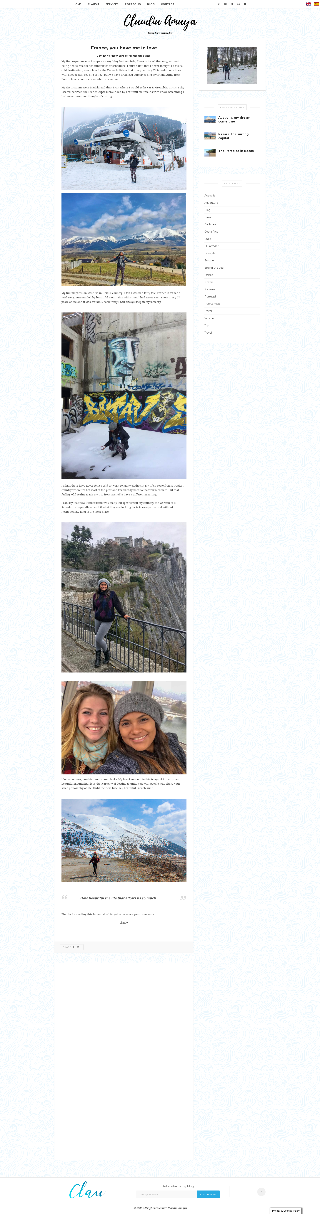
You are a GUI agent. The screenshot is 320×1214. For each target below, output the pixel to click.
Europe (209, 260)
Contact (167, 4)
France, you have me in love (124, 48)
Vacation (210, 318)
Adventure (211, 202)
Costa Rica (211, 231)
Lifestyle (209, 253)
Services (112, 4)
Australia (209, 195)
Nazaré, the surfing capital (233, 136)
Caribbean (210, 224)
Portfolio (133, 4)
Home (77, 4)
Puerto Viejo (212, 303)
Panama (209, 289)
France (208, 275)
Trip (206, 325)
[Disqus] (124, 1012)
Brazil (207, 217)
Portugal (210, 296)
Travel (208, 311)
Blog (151, 4)
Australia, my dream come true (234, 119)
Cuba (207, 239)
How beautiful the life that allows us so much (118, 898)
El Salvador (211, 246)
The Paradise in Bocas (236, 151)
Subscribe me (208, 1194)
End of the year (214, 267)
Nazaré (209, 282)
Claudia (93, 4)
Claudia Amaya (177, 1208)
